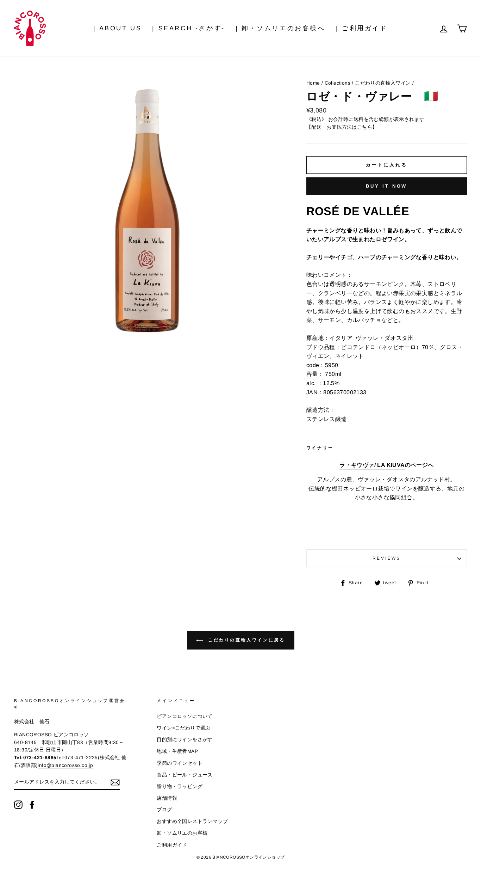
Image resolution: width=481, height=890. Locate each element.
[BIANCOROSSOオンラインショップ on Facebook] (32, 804)
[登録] (115, 782)
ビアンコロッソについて (184, 716)
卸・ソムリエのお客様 (182, 833)
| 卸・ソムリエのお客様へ (280, 28)
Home (313, 83)
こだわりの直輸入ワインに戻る (245, 640)
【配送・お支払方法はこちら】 (341, 127)
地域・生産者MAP (177, 751)
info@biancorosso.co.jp (65, 765)
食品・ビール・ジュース (184, 775)
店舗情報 (167, 798)
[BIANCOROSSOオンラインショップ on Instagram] (18, 804)
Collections (337, 83)
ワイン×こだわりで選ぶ (183, 728)
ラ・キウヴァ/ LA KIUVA (372, 465)
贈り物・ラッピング (179, 786)
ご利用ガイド (172, 845)
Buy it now (386, 186)
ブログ (164, 809)
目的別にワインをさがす (184, 739)
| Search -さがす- (188, 28)
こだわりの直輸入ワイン (383, 83)
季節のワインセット (179, 763)
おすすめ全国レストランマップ (192, 821)
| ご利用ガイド (362, 28)
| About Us (117, 28)
